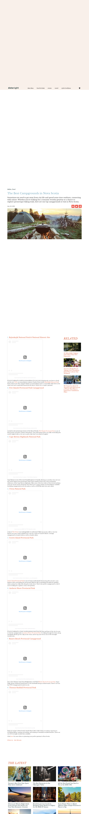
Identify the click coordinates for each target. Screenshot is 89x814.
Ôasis (15, 382)
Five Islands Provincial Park (47, 431)
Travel (13, 189)
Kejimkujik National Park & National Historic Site (29, 337)
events (50, 88)
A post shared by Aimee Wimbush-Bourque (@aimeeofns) (25, 428)
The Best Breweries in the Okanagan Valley (41, 784)
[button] (73, 206)
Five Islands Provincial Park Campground (26, 388)
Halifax (9, 189)
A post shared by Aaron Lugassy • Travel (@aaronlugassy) (25, 477)
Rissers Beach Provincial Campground (25, 639)
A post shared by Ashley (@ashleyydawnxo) (25, 679)
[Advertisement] (34, 751)
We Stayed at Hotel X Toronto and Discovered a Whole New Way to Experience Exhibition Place (72, 389)
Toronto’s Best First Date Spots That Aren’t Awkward (18, 784)
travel (56, 88)
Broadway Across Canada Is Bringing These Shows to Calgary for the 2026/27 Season (44, 805)
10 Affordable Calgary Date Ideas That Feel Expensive (71, 354)
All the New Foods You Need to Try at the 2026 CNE (68, 784)
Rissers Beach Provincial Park (47, 682)
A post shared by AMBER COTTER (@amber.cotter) (25, 529)
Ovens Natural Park (17, 489)
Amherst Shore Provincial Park (22, 588)
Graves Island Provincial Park (21, 538)
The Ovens (15, 532)
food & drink (40, 88)
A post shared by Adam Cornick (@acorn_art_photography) (25, 578)
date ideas (30, 88)
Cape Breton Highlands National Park (24, 437)
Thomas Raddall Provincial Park (22, 688)
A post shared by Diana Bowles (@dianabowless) (25, 628)
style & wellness (66, 88)
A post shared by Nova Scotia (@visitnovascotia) (25, 727)
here (12, 736)
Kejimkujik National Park (51, 382)
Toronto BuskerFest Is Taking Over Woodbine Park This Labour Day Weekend (71, 371)
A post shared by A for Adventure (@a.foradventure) (25, 377)
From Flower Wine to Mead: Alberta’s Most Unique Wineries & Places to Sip (69, 805)
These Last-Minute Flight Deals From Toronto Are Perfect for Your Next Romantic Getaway (18, 805)
